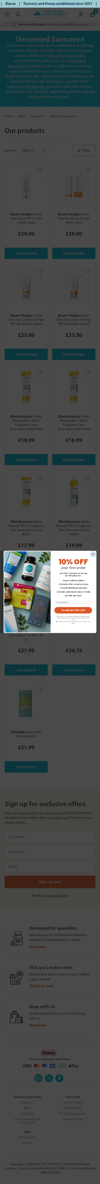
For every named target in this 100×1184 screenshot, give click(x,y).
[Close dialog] (93, 554)
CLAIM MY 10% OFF (73, 610)
